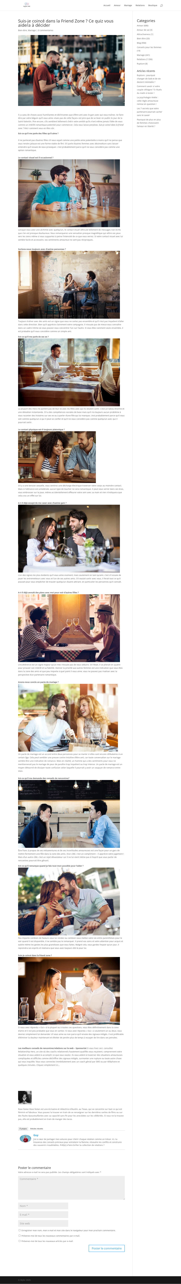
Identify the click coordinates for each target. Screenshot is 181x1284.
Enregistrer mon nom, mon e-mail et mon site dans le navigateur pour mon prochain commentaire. (68, 1230)
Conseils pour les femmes (149, 47)
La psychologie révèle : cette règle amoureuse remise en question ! (147, 101)
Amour (117, 5)
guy (35, 1135)
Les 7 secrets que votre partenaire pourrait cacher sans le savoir (149, 112)
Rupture (141, 63)
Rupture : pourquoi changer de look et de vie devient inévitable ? (149, 78)
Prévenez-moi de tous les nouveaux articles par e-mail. (47, 1241)
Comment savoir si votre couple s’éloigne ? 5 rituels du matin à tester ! (149, 89)
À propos (23, 1129)
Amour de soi (143, 30)
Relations (140, 5)
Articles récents (36, 1129)
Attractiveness (143, 34)
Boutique (152, 5)
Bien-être (22, 30)
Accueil (107, 5)
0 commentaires (45, 30)
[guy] (25, 1140)
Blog (139, 43)
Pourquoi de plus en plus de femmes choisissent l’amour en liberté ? (149, 123)
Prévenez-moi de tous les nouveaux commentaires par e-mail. (50, 1235)
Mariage (128, 5)
